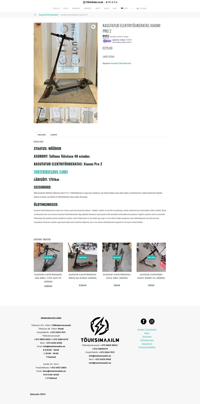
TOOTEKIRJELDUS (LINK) (51, 171)
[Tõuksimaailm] (100, 1)
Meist (146, 333)
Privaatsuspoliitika (146, 347)
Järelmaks (147, 336)
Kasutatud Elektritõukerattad (48, 14)
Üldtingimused (147, 340)
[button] (93, 27)
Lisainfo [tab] (53, 134)
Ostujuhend (146, 344)
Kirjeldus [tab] (42, 134)
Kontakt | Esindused (147, 329)
